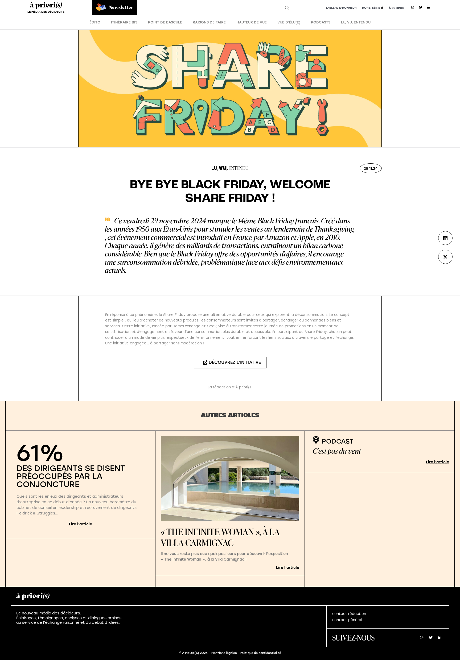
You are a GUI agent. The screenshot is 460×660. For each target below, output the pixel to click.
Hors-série (371, 8)
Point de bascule (165, 22)
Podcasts (320, 22)
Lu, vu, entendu (356, 22)
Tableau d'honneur (341, 8)
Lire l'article (80, 524)
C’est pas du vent (337, 451)
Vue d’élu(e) (288, 22)
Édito (94, 22)
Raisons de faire (209, 22)
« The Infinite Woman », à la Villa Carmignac (220, 537)
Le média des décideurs (45, 12)
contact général (347, 620)
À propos (396, 8)
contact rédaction (349, 614)
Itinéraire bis (124, 22)
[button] (287, 8)
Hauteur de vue (251, 22)
